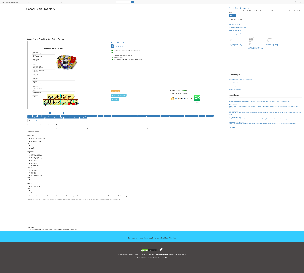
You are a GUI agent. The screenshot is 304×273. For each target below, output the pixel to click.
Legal (28, 2)
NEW (176, 254)
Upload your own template (161, 254)
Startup (83, 2)
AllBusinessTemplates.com (9, 2)
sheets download (83, 117)
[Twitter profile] (161, 250)
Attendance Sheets (74, 116)
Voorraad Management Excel (236, 34)
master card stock (194, 116)
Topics (179, 254)
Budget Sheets (86, 116)
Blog (170, 254)
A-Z (173, 254)
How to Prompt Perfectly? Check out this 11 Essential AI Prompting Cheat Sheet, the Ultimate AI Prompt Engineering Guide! (259, 100)
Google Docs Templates (239, 8)
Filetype (184, 254)
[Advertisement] (73, 24)
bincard (58, 116)
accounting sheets (75, 117)
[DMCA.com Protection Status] (149, 250)
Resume (90, 2)
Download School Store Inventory (121, 43)
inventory (35, 116)
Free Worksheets (107, 116)
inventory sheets (119, 116)
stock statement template (50, 117)
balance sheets (67, 117)
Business (48, 2)
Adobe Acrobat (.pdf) (119, 47)
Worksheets (100, 116)
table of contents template (143, 116)
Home (22, 2)
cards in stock (202, 116)
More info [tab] (31, 121)
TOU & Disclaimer (142, 254)
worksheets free (60, 117)
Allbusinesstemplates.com (143, 257)
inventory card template (179, 116)
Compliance (97, 2)
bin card (54, 116)
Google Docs (163, 116)
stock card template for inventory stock (36, 117)
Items (62, 116)
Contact (131, 254)
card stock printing (210, 116)
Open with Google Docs (119, 95)
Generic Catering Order (234, 83)
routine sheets (134, 116)
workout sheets (127, 116)
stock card (44, 116)
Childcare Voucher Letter (235, 89)
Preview (115, 99)
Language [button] (299, 2)
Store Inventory (94, 116)
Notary (77, 2)
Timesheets (67, 116)
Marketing (59, 2)
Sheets (81, 116)
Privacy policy (151, 254)
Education (41, 2)
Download (116, 91)
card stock (187, 116)
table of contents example (155, 116)
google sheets (170, 116)
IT (103, 2)
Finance (34, 2)
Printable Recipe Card (234, 86)
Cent (113, 116)
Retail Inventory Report (234, 24)
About (135, 254)
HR (54, 2)
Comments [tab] (39, 121)
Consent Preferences (123, 254)
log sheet (49, 116)
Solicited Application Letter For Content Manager (241, 79)
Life (65, 2)
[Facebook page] (158, 250)
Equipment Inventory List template (237, 27)
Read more (232, 15)
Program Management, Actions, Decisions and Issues (237, 45)
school (39, 116)
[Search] (132, 2)
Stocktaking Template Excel (235, 30)
